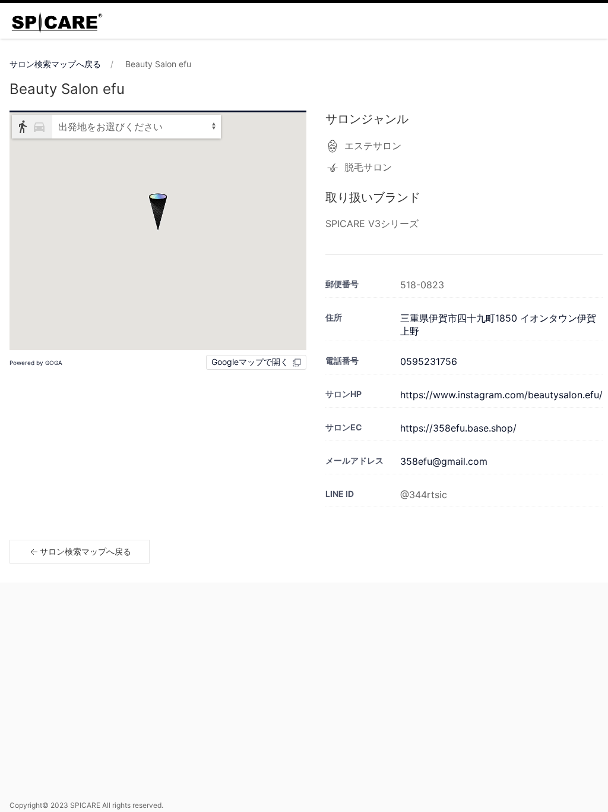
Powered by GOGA (36, 362)
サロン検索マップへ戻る (55, 64)
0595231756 (428, 361)
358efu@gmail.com (443, 461)
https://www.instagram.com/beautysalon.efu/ (501, 395)
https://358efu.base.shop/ (458, 428)
